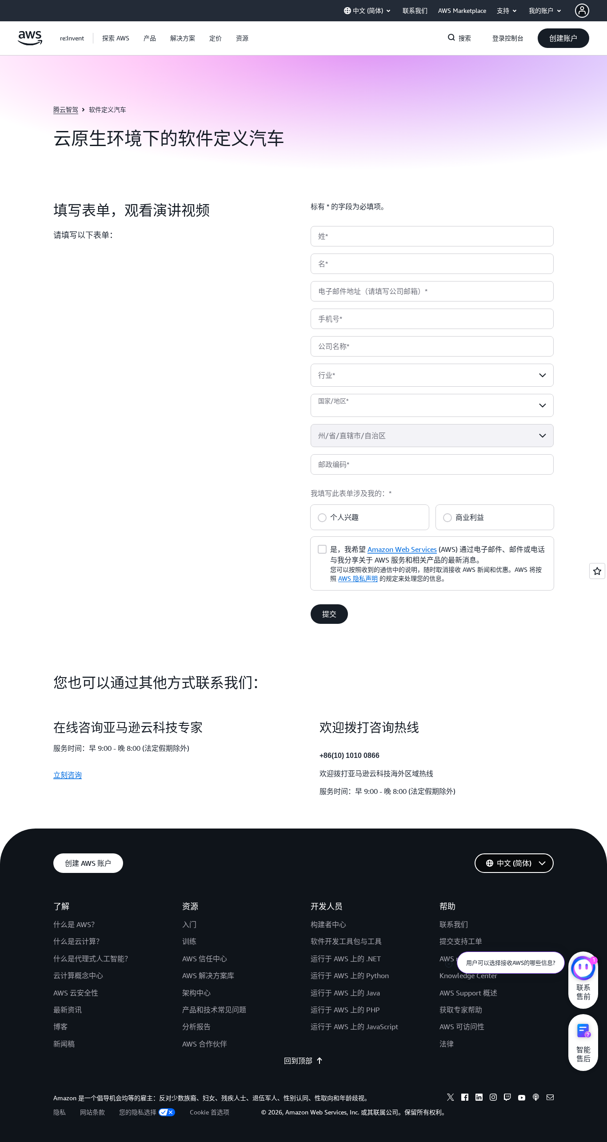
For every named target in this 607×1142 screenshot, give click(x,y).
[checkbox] (322, 548)
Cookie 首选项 (209, 1112)
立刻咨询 (67, 774)
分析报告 (196, 1026)
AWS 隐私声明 (358, 578)
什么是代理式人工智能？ (92, 958)
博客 (60, 1026)
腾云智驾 (65, 109)
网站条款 (92, 1112)
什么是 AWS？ (75, 924)
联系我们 (453, 924)
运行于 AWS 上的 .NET (346, 958)
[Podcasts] (535, 1098)
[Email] (550, 1098)
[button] (115, 38)
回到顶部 (298, 1060)
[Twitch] (507, 1098)
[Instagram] (493, 1098)
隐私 (59, 1112)
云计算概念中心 (78, 975)
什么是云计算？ (78, 941)
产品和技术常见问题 (214, 1009)
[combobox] (432, 375)
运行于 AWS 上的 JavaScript (354, 1026)
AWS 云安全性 (75, 992)
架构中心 (196, 992)
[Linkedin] (479, 1098)
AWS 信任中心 (204, 958)
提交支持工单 (460, 941)
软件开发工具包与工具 (346, 941)
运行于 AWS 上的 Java (345, 992)
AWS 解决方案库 (208, 975)
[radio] (322, 516)
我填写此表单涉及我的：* (351, 493)
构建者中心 (328, 924)
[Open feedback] (597, 571)
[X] (450, 1098)
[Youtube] (521, 1098)
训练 (189, 941)
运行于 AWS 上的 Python (350, 975)
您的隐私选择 (137, 1112)
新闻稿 (64, 1043)
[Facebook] (464, 1098)
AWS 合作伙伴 (204, 1043)
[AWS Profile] (582, 11)
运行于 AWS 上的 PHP (345, 1009)
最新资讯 (67, 1009)
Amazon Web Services (402, 549)
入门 (189, 924)
